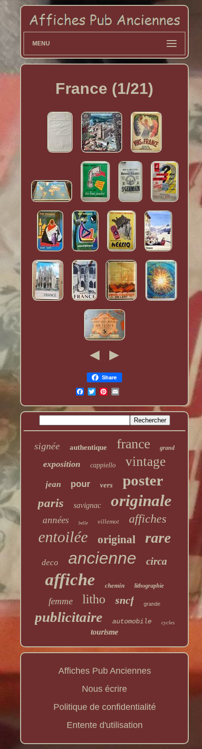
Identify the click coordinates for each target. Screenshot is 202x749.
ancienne (102, 558)
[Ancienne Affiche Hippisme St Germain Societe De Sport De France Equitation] (130, 202)
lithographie (149, 585)
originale (141, 500)
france (133, 443)
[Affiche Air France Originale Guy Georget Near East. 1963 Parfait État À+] (50, 251)
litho (93, 599)
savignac (87, 505)
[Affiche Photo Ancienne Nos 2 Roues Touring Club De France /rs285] (164, 202)
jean (53, 484)
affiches (147, 518)
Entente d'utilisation (105, 725)
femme (61, 601)
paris (51, 502)
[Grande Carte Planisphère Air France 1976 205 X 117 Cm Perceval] (51, 202)
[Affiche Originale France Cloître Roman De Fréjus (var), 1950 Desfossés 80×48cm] (84, 301)
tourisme (104, 632)
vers (106, 485)
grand (167, 447)
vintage (146, 461)
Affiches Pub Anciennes (104, 671)
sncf (124, 600)
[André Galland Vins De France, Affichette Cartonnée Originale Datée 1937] (146, 152)
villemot (108, 521)
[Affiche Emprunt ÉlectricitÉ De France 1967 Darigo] (161, 301)
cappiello (103, 465)
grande (152, 604)
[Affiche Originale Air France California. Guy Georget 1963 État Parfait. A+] (85, 251)
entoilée (63, 537)
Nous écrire (104, 689)
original (116, 539)
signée (47, 446)
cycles (168, 622)
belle (83, 523)
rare (158, 537)
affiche (70, 579)
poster (143, 480)
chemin (115, 585)
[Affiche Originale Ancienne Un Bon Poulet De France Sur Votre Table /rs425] (95, 202)
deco (50, 562)
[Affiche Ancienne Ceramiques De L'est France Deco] (121, 301)
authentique (88, 447)
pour (80, 484)
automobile (132, 621)
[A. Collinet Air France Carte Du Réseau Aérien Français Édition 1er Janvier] (104, 340)
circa (156, 561)
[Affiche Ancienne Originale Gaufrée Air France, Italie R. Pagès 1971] (60, 152)
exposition (61, 464)
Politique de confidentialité (104, 707)
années (56, 520)
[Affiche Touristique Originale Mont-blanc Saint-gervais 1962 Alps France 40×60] (158, 251)
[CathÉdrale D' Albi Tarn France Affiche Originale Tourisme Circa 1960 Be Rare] (101, 152)
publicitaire (68, 617)
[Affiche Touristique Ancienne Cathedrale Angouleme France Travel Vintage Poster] (47, 301)
